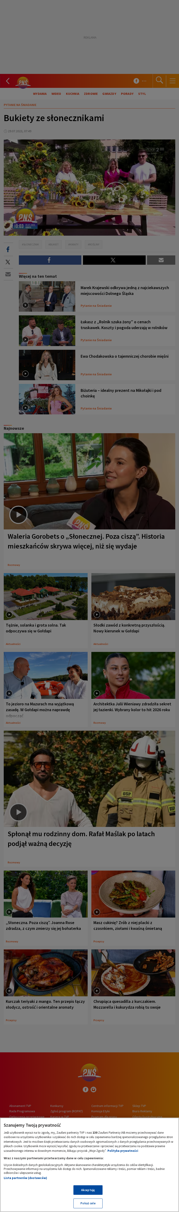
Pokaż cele (87, 1203)
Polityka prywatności (122, 1151)
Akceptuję (88, 1190)
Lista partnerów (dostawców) (25, 1178)
